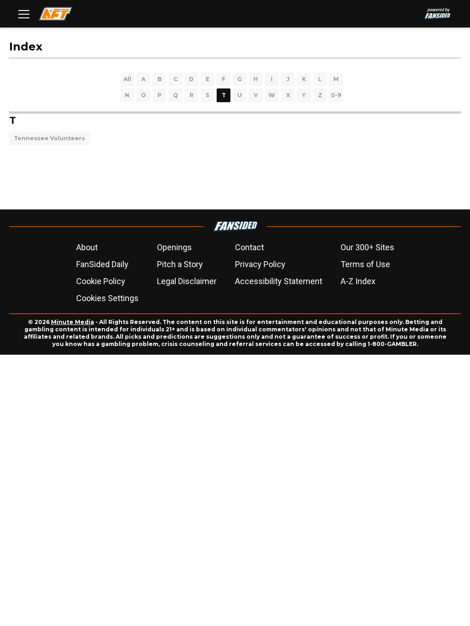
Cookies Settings (107, 298)
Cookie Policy (100, 281)
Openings (174, 247)
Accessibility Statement (278, 281)
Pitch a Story (180, 264)
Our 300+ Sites (367, 247)
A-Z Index (358, 281)
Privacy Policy (260, 264)
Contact (249, 247)
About (87, 247)
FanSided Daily (102, 264)
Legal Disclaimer (187, 281)
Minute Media (72, 321)
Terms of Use (365, 264)
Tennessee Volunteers (49, 138)
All (127, 79)
